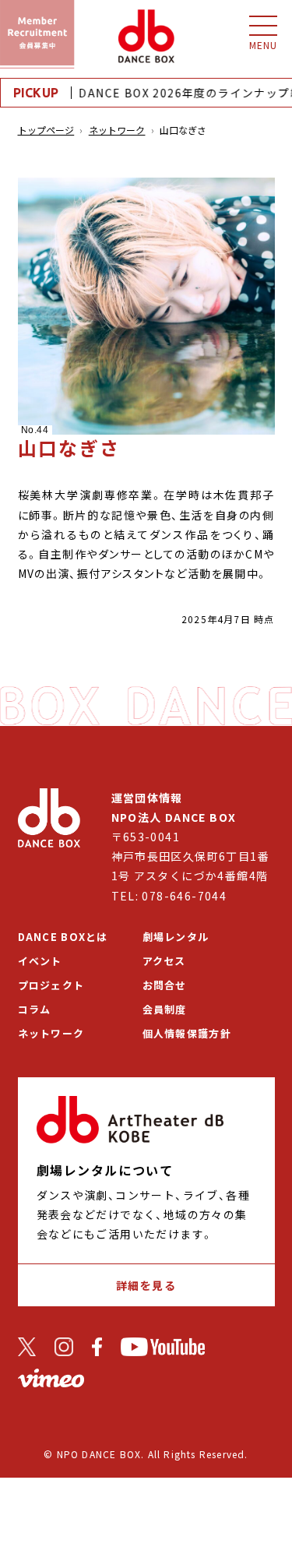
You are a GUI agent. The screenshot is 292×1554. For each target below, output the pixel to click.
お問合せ (164, 985)
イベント (40, 960)
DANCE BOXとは (63, 936)
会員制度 (164, 1009)
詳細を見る (146, 1285)
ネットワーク (117, 129)
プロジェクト (51, 985)
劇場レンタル (175, 936)
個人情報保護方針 (186, 1033)
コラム (34, 1009)
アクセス (164, 960)
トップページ (46, 129)
